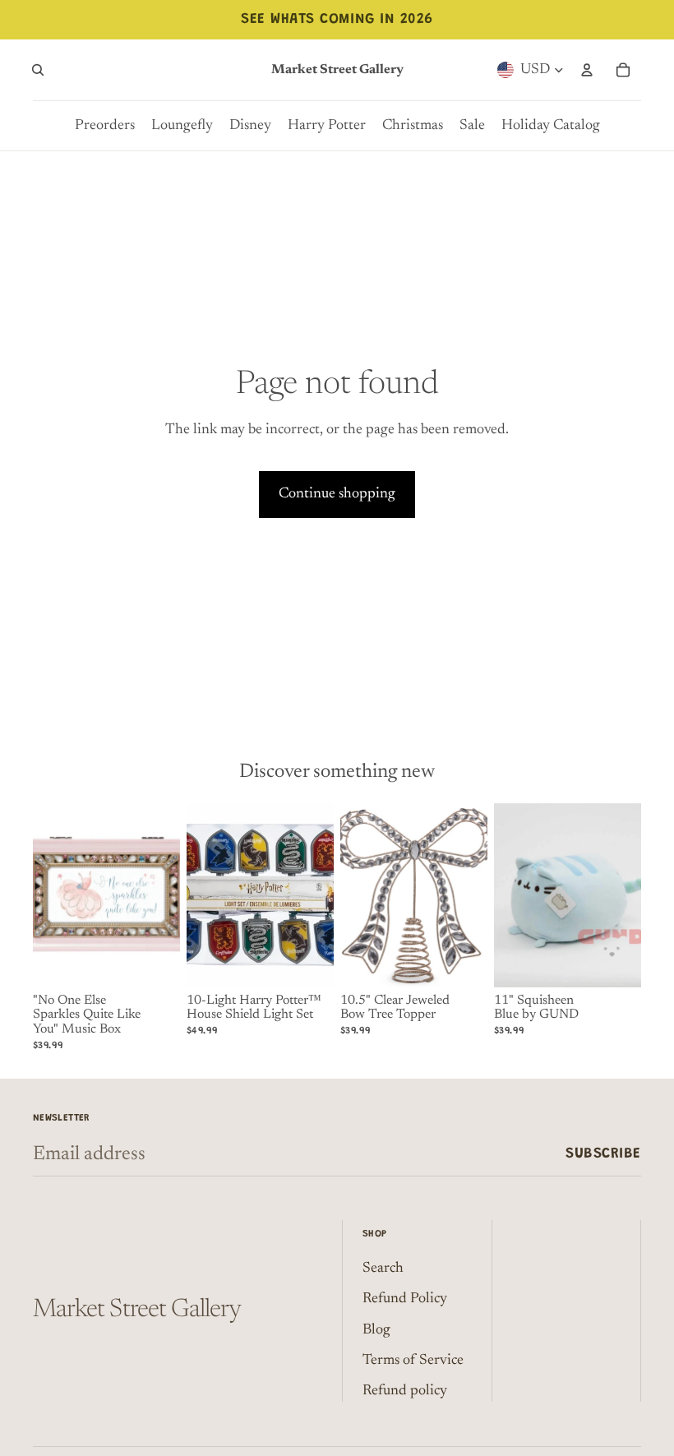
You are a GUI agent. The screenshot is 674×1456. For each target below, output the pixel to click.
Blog (376, 1330)
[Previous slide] (199, 895)
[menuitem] (105, 126)
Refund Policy (404, 1299)
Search (383, 1268)
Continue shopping (337, 494)
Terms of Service (413, 1360)
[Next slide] (321, 895)
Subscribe (603, 1154)
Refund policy (404, 1391)
